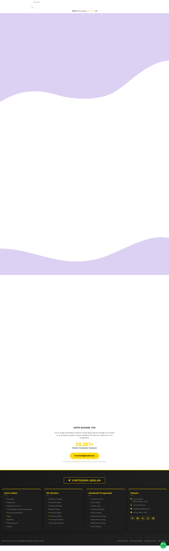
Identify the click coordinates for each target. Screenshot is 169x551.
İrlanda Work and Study (99, 516)
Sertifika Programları (98, 509)
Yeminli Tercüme (162, 541)
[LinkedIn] (143, 518)
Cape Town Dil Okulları (57, 523)
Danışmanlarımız (13, 523)
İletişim (10, 526)
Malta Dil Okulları (55, 509)
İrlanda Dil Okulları (55, 502)
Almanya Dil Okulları (56, 506)
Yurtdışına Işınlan (86, 480)
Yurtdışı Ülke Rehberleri (15, 513)
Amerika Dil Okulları (56, 516)
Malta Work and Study (98, 523)
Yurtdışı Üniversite (97, 499)
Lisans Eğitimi (96, 502)
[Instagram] (132, 518)
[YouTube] (138, 518)
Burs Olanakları (96, 526)
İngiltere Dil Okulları (56, 499)
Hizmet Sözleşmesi (122, 541)
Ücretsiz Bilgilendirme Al (84, 456)
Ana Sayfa (11, 499)
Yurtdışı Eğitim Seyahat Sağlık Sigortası (20, 509)
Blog (9, 516)
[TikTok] (148, 518)
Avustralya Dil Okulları (56, 519)
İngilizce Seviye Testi (14, 506)
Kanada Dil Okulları (55, 513)
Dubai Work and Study (99, 519)
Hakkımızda (11, 502)
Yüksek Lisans (96, 506)
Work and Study (97, 513)
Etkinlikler (11, 519)
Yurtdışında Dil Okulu (150, 541)
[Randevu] (153, 518)
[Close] (32, 7)
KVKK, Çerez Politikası (136, 541)
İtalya (39, 330)
